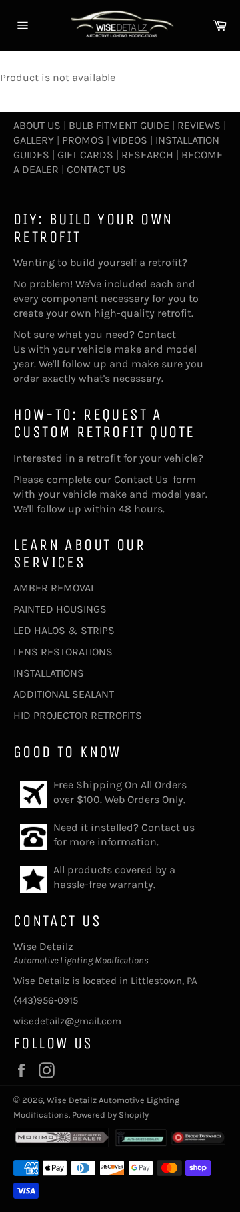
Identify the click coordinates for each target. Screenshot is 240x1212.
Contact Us (96, 169)
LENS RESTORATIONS (63, 651)
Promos (83, 140)
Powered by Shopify (110, 1115)
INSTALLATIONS (48, 673)
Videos (129, 140)
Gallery (33, 140)
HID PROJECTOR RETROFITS (77, 715)
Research (147, 154)
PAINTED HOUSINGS (60, 609)
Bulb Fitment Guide (119, 125)
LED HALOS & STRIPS (64, 630)
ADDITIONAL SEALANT (63, 694)
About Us (37, 125)
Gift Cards (85, 154)
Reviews (199, 125)
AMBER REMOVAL (54, 587)
